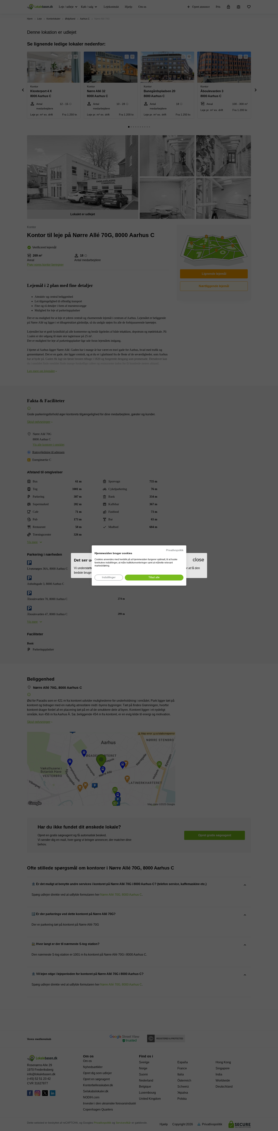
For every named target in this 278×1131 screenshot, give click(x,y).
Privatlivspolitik (174, 550)
